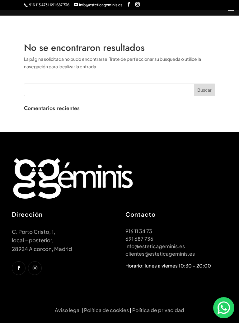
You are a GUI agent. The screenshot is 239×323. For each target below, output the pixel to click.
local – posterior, (33, 240)
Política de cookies (106, 310)
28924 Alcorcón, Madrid (42, 248)
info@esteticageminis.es (155, 246)
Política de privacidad (158, 310)
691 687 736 (139, 238)
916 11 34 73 (138, 231)
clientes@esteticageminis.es (160, 253)
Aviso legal (68, 310)
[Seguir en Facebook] (19, 268)
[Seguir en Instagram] (35, 268)
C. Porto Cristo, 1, (33, 231)
